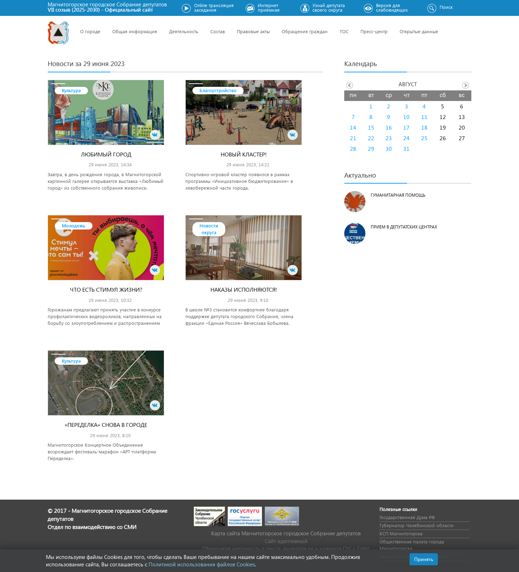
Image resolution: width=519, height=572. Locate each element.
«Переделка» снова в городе (106, 424)
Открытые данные (419, 31)
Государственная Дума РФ (407, 517)
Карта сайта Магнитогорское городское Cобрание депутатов (286, 533)
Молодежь (73, 225)
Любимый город (106, 154)
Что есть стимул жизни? (106, 289)
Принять (423, 559)
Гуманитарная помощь (398, 195)
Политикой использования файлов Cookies (202, 564)
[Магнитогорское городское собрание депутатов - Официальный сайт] (58, 32)
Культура (71, 90)
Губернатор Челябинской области (417, 525)
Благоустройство (218, 90)
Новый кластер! (244, 154)
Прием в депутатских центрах (404, 227)
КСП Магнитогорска (401, 533)
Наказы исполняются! (243, 289)
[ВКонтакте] (155, 135)
